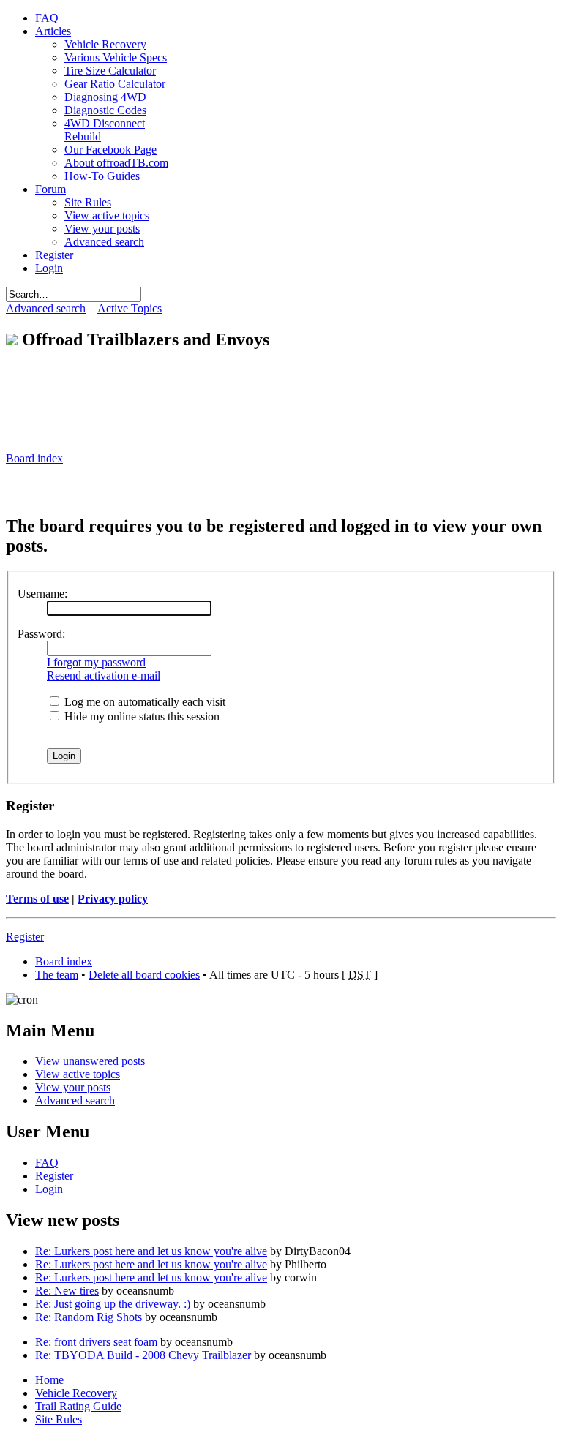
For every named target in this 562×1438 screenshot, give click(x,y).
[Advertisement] (177, 386)
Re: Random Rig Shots (88, 1317)
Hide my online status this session (140, 716)
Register (25, 936)
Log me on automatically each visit (143, 702)
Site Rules (58, 1419)
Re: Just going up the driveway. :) (112, 1304)
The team (56, 974)
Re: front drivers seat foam (96, 1342)
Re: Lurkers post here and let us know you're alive (151, 1251)
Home (49, 1380)
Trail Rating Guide (78, 1406)
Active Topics (129, 308)
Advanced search (46, 308)
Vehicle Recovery (76, 1393)
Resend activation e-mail (103, 675)
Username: (42, 593)
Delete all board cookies (144, 974)
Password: (41, 634)
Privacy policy (113, 898)
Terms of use (37, 898)
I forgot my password (96, 662)
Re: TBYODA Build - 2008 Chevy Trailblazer (143, 1355)
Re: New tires (67, 1290)
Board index (34, 458)
